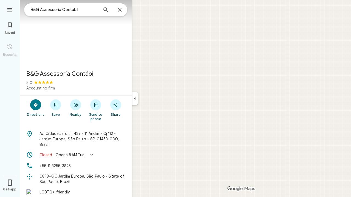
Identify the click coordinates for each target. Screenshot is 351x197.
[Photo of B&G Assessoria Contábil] (76, 33)
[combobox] (64, 9)
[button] (76, 154)
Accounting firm (40, 88)
